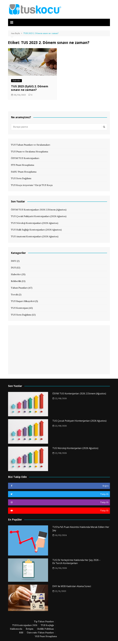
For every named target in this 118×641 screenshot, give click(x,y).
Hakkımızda (16, 629)
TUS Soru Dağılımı (21, 178)
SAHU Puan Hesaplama (23, 171)
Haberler (16, 80)
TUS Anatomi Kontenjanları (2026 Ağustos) (34, 236)
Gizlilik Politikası (45, 629)
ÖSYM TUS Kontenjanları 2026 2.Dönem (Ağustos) (38, 209)
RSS (21, 632)
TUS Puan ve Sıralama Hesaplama (29, 151)
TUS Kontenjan (19, 307)
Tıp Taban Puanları (44, 621)
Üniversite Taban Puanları (40, 632)
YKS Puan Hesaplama (46, 636)
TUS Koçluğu (47, 625)
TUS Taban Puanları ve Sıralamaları (30, 144)
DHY (13, 260)
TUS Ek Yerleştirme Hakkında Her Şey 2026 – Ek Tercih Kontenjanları (76, 561)
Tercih (14, 294)
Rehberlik (16, 281)
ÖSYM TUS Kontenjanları (25, 158)
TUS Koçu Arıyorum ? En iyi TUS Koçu (32, 185)
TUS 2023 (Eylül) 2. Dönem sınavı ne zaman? (29, 88)
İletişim (29, 629)
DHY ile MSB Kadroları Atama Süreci (71, 586)
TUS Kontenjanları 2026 (24, 625)
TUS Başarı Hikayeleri (23, 301)
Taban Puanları (19, 287)
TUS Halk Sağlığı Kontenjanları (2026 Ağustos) (36, 229)
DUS (13, 267)
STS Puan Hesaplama (22, 164)
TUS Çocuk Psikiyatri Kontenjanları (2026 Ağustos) (38, 216)
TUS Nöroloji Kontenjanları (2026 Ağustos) (34, 223)
